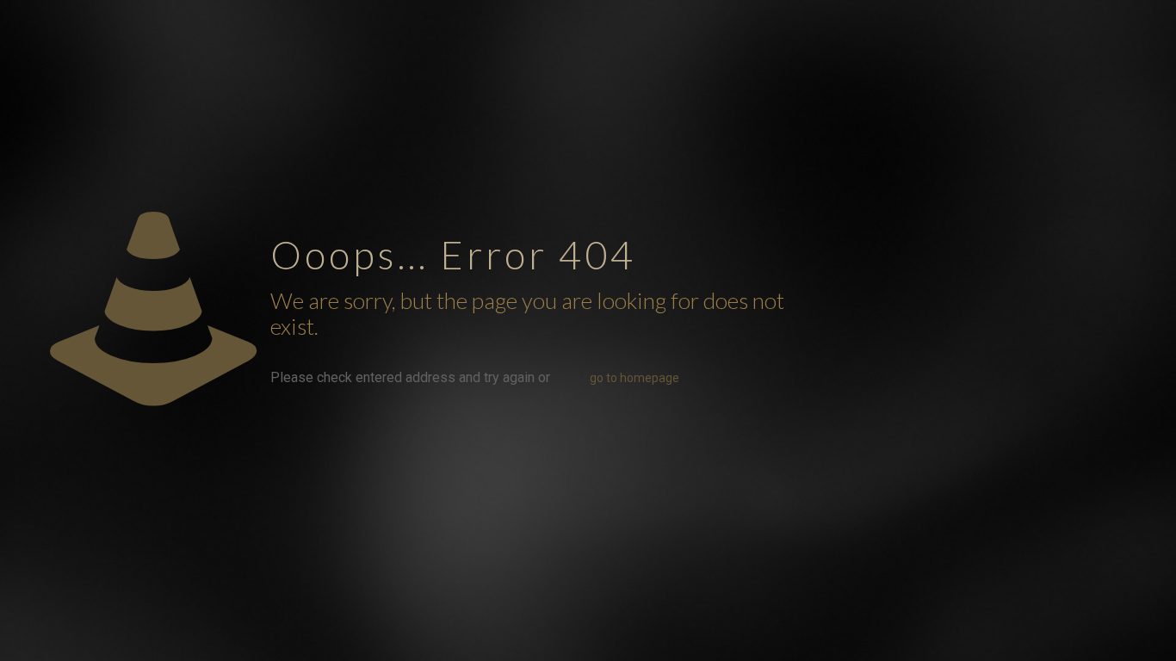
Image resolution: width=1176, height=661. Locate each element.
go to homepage (634, 378)
